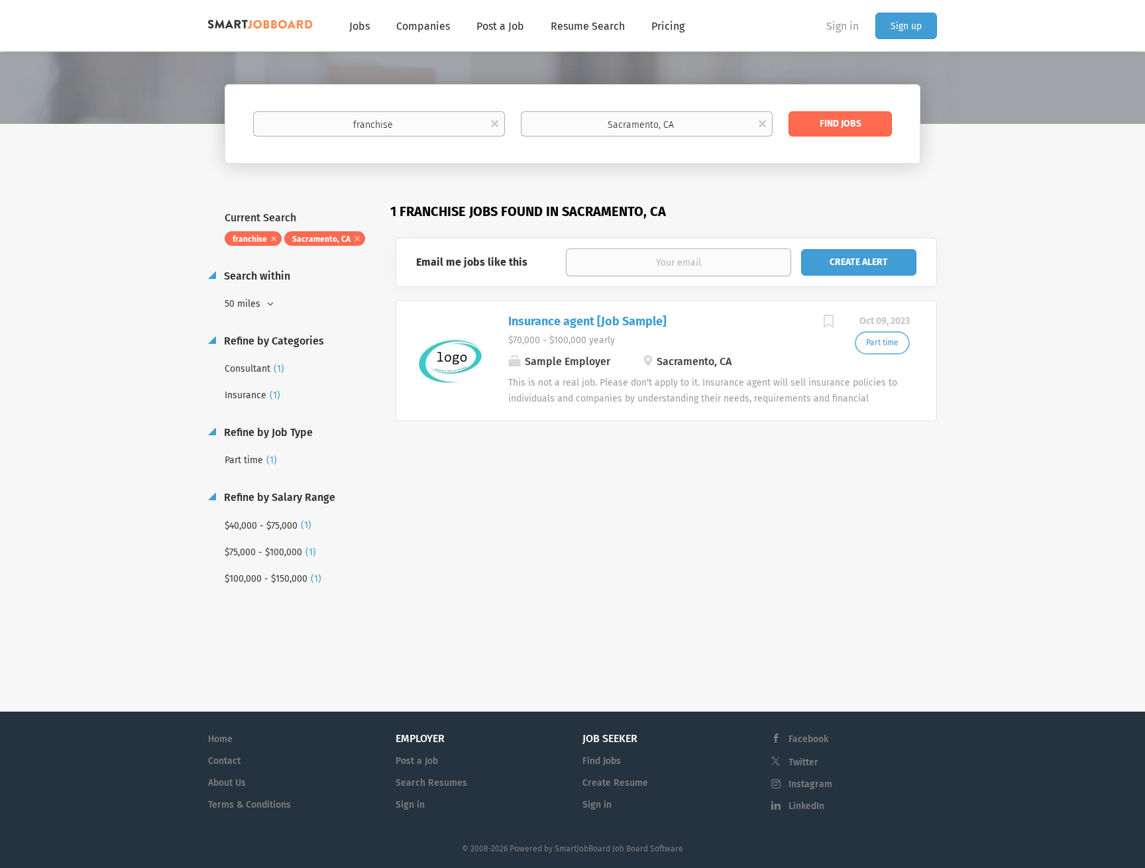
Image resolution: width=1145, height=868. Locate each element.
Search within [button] (255, 276)
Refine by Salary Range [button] (278, 497)
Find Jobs (840, 123)
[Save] (828, 323)
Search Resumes (431, 782)
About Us (227, 782)
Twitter (803, 762)
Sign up (906, 26)
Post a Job (417, 761)
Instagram (810, 784)
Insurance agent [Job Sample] (587, 321)
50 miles (244, 303)
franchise (250, 239)
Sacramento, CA (321, 239)
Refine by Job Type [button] (267, 432)
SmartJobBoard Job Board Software (619, 848)
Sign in (842, 26)
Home (220, 739)
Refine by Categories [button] (272, 341)
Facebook (808, 739)
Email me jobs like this (471, 262)
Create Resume (615, 782)
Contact (224, 761)
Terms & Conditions (249, 804)
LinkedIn (806, 806)
